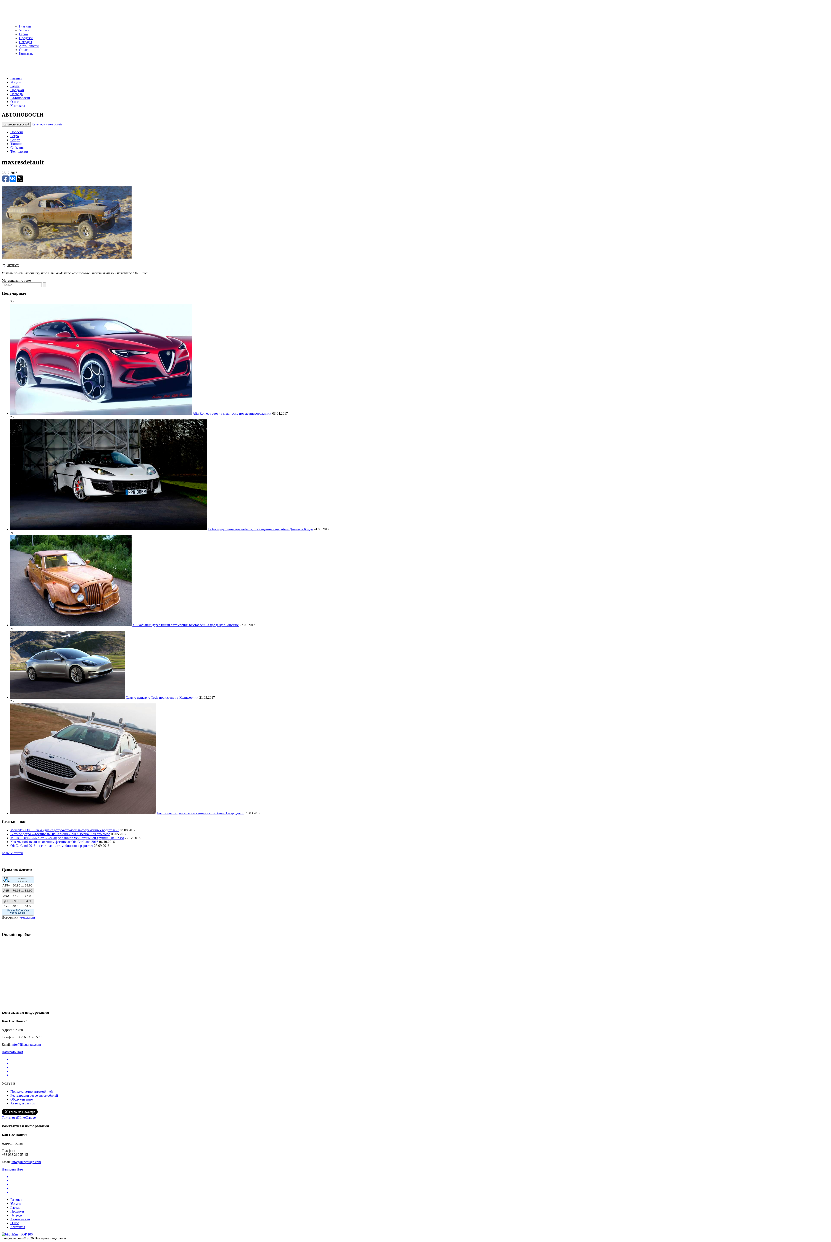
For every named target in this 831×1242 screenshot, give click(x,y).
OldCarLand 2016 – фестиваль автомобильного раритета (51, 845)
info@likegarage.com (26, 1044)
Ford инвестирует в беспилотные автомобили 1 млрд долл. (200, 813)
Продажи (26, 38)
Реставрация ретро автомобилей (34, 1095)
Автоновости (29, 46)
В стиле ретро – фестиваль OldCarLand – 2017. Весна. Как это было (60, 834)
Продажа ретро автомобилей (31, 1091)
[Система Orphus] (10, 266)
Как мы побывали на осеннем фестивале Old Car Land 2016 (54, 842)
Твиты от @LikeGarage (19, 1117)
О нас (23, 50)
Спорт (15, 140)
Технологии (19, 151)
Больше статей (12, 853)
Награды (25, 42)
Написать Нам (12, 1052)
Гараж (23, 34)
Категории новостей (47, 124)
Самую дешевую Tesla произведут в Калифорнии (162, 697)
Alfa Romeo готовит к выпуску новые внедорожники (232, 413)
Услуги (24, 30)
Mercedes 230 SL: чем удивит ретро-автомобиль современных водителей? (64, 830)
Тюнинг (16, 144)
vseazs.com (27, 917)
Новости (16, 132)
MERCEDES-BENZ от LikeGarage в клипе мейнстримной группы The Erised (67, 838)
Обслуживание (21, 1099)
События (17, 147)
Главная (25, 26)
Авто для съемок (22, 1103)
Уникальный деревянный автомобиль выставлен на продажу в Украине (185, 625)
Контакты (26, 53)
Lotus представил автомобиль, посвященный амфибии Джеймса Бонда (260, 529)
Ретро (14, 136)
